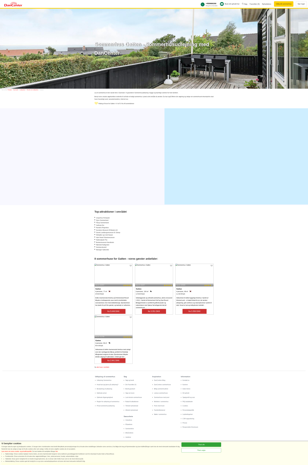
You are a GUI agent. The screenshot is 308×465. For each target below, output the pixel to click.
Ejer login (301, 4)
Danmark (15, 89)
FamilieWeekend (159, 410)
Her (56, 451)
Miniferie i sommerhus (161, 401)
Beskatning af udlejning (104, 389)
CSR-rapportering (188, 419)
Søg (245, 4)
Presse (185, 423)
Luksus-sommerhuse (161, 393)
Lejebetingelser (188, 414)
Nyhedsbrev (266, 4)
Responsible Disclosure (190, 427)
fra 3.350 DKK (195, 311)
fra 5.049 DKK (113, 311)
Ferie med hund (159, 406)
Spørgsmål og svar (189, 397)
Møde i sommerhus (160, 414)
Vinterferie (128, 420)
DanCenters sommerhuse (162, 384)
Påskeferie (128, 424)
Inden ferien (186, 389)
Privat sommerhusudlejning (106, 406)
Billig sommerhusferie (161, 389)
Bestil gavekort (130, 389)
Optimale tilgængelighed (105, 397)
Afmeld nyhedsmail (131, 410)
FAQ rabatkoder (188, 401)
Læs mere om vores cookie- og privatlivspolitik (16, 451)
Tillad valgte (201, 450)
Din (130, 384)
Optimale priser (102, 393)
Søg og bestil (129, 380)
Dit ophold (186, 393)
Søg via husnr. (130, 393)
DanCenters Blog (159, 380)
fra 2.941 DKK (113, 360)
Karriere (185, 384)
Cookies (185, 406)
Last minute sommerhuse (133, 397)
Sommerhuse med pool (161, 397)
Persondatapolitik (188, 410)
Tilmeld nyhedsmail (131, 406)
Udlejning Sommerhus (104, 380)
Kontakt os (186, 380)
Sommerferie (129, 429)
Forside (10, 89)
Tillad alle (201, 445)
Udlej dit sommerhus (284, 4)
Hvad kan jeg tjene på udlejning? (107, 384)
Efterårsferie (129, 433)
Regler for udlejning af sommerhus (108, 401)
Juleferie (128, 437)
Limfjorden (22, 89)
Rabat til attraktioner (131, 401)
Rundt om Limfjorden (32, 89)
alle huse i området (103, 367)
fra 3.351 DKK (154, 311)
